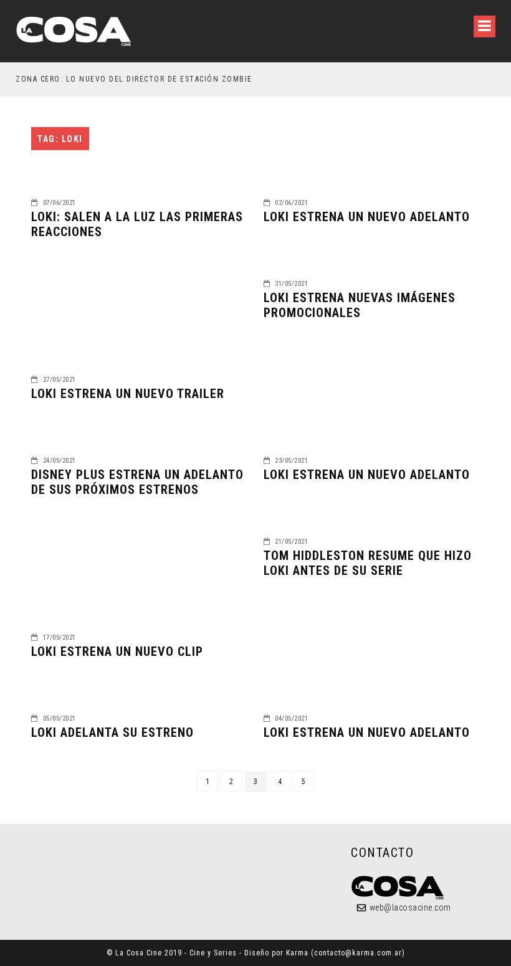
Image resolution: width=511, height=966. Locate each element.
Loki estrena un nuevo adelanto (367, 216)
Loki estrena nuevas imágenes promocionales (360, 305)
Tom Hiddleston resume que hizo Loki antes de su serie (368, 563)
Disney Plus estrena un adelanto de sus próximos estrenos (137, 482)
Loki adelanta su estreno (112, 732)
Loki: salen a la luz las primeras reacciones (137, 224)
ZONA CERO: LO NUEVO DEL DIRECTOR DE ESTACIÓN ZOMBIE (134, 79)
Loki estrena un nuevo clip (117, 651)
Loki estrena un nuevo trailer (127, 393)
